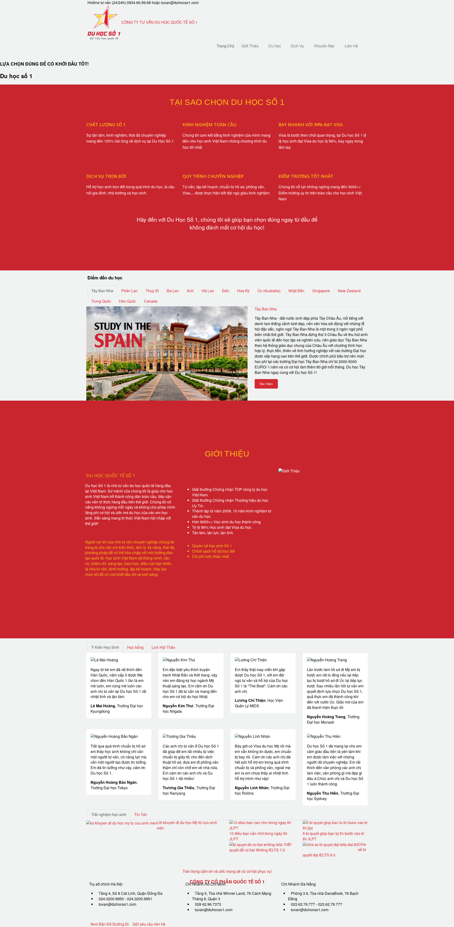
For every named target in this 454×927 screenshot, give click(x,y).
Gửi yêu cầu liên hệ (149, 924)
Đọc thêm (266, 383)
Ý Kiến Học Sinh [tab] (105, 647)
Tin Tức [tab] (140, 814)
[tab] (102, 291)
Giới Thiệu (250, 46)
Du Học (274, 46)
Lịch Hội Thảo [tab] (163, 647)
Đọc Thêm (98, 586)
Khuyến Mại (324, 46)
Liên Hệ (351, 46)
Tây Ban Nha (266, 309)
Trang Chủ (225, 46)
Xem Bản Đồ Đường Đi (109, 924)
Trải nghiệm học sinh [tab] (108, 814)
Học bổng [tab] (135, 647)
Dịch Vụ (298, 46)
